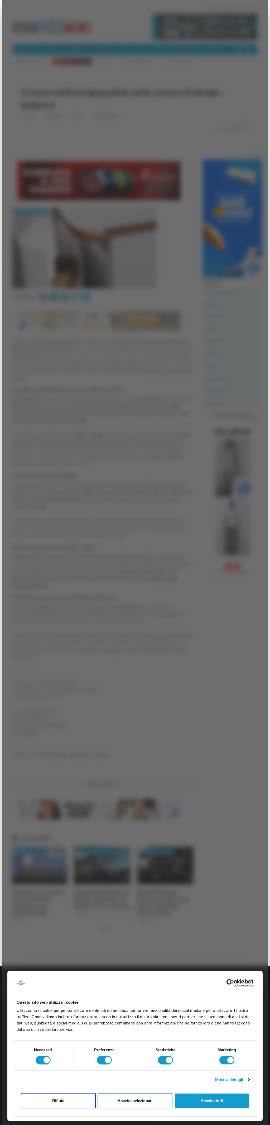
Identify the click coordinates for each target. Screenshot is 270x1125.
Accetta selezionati (135, 1100)
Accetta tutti (212, 1100)
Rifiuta (58, 1100)
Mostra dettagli (229, 1079)
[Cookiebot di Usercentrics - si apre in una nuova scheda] (230, 983)
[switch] (104, 1060)
